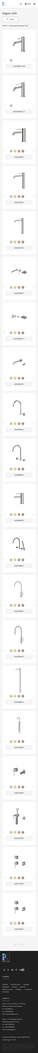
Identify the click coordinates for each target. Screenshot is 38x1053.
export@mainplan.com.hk (12, 1014)
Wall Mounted (5, 987)
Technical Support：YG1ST (9, 1040)
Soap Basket (18, 989)
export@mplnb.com (10, 1029)
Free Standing (5, 992)
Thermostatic (26, 984)
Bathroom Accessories (7, 989)
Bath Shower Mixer (15, 984)
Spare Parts (22, 987)
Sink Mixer (14, 987)
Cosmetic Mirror (28, 989)
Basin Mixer (5, 984)
